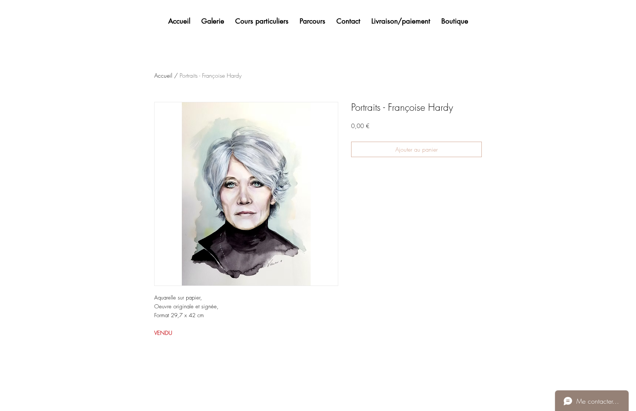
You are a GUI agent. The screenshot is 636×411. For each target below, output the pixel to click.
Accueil (163, 75)
